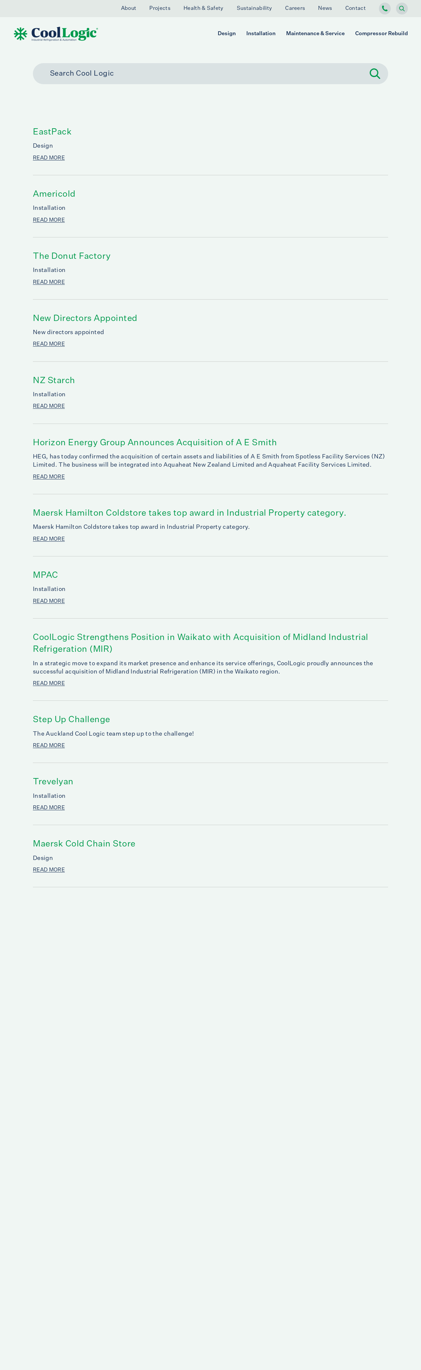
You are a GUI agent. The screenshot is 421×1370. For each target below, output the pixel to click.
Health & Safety (204, 8)
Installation (261, 34)
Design (227, 34)
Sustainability (254, 8)
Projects (159, 8)
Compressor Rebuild (381, 34)
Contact (355, 8)
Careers (295, 8)
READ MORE (49, 158)
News (325, 8)
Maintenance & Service (315, 34)
